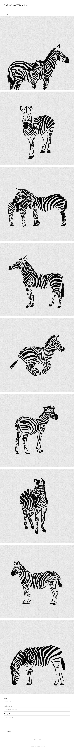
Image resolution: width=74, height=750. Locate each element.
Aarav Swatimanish (16, 5)
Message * (7, 714)
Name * (6, 698)
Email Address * (8, 706)
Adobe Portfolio (40, 746)
